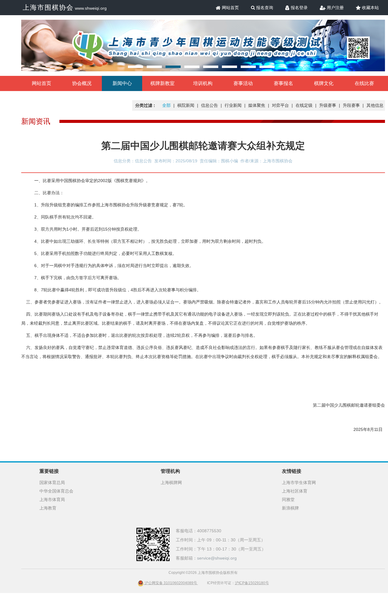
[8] (267, 67)
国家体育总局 (52, 482)
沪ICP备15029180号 (252, 583)
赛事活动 (243, 83)
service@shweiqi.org (217, 558)
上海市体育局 (52, 499)
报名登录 (298, 7)
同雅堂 (288, 499)
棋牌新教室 (162, 83)
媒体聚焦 (256, 105)
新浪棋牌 (290, 508)
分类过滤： (145, 105)
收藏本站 (370, 7)
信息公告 (209, 105)
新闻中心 (122, 83)
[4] (191, 67)
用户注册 (335, 7)
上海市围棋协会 (48, 7)
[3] (173, 67)
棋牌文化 (323, 83)
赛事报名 (283, 83)
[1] (135, 67)
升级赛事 (327, 105)
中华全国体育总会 (56, 491)
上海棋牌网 (171, 482)
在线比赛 (364, 83)
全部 (166, 105)
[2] (154, 67)
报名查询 (264, 7)
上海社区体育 (294, 491)
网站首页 (230, 7)
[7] (248, 67)
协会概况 (82, 83)
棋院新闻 (185, 105)
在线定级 (304, 105)
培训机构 (202, 83)
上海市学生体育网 (299, 482)
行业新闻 (233, 105)
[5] (210, 67)
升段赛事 (351, 105)
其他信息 (374, 105)
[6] (229, 67)
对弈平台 (280, 105)
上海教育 (47, 508)
